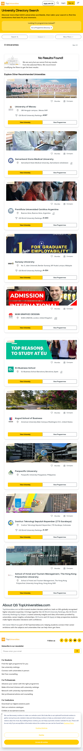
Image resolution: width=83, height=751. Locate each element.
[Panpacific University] (11, 472)
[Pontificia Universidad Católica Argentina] (11, 211)
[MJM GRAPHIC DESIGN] (11, 315)
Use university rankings (11, 667)
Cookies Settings (41, 728)
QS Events (39, 617)
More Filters (67, 37)
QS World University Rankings (53, 612)
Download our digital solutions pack (16, 704)
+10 (55, 318)
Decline (41, 735)
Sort (74, 45)
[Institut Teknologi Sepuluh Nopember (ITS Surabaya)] (11, 523)
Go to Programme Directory (40, 28)
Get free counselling (10, 674)
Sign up (71, 3)
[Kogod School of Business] (11, 420)
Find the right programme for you (15, 664)
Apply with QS (48, 4)
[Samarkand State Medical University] (11, 160)
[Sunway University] (11, 263)
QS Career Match (9, 625)
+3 (53, 213)
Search (14, 37)
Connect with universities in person (15, 671)
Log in (63, 3)
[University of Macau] (11, 108)
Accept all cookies (41, 742)
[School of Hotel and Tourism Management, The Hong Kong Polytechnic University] (11, 575)
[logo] (10, 3)
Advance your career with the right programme (20, 684)
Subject (41, 37)
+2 (71, 163)
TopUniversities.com (10, 609)
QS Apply (50, 617)
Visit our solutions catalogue (13, 707)
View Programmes (59, 122)
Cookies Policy (69, 723)
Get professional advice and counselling (17, 694)
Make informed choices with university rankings (20, 687)
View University (25, 122)
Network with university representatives (17, 691)
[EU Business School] (11, 369)
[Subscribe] (77, 651)
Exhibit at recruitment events (13, 711)
